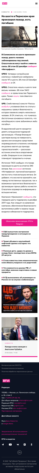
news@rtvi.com (20, 403)
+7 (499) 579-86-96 (12, 398)
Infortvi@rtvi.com (25, 400)
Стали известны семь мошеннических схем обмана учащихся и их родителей (19, 261)
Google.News (8, 424)
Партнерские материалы (12, 411)
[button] (36, 3)
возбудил (6, 106)
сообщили (6, 83)
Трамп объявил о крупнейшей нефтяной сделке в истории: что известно (16, 243)
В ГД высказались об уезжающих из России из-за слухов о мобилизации (18, 279)
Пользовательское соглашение (13, 368)
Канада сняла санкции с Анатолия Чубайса (16, 348)
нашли (16, 96)
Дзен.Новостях (12, 421)
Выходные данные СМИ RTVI (11, 365)
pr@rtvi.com (19, 406)
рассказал (17, 169)
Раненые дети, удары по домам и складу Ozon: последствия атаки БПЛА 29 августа (19, 253)
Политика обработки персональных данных (17, 371)
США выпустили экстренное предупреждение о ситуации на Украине (16, 234)
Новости (6, 12)
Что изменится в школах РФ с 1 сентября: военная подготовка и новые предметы (19, 270)
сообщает (32, 66)
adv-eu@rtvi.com (20, 408)
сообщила (27, 197)
